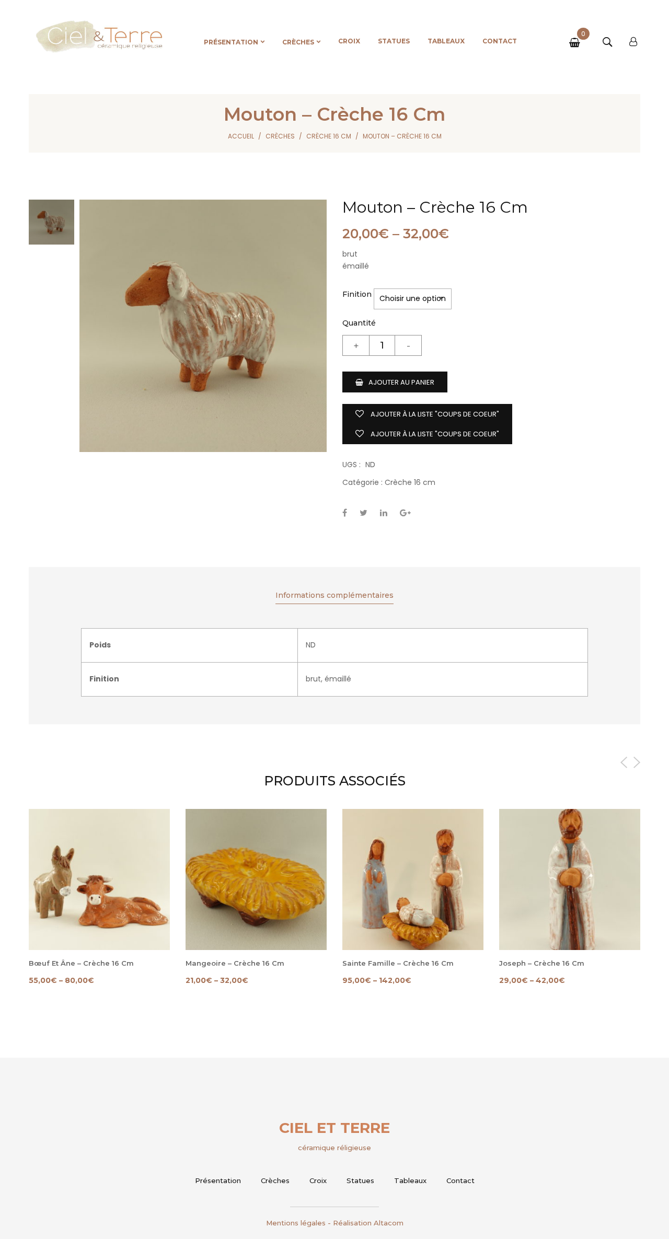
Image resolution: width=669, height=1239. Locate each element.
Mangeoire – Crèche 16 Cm (235, 963)
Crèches (280, 136)
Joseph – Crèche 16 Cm (541, 963)
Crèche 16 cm (328, 136)
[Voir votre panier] (576, 43)
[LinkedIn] (383, 513)
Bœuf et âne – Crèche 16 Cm (81, 963)
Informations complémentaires (334, 595)
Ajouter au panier (401, 382)
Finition (357, 294)
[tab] (334, 596)
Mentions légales (296, 1223)
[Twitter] (363, 513)
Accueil (241, 136)
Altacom (388, 1223)
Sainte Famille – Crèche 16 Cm (398, 963)
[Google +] (405, 513)
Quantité (359, 323)
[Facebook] (344, 513)
